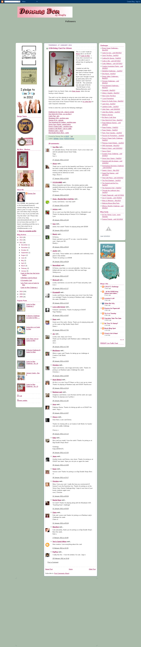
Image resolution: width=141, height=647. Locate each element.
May (22, 260)
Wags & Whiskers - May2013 (111, 200)
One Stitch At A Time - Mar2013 (112, 120)
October (24, 250)
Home (71, 569)
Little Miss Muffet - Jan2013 (111, 112)
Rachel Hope (57, 500)
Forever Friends (69, 138)
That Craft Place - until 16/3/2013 (112, 178)
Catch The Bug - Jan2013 (110, 55)
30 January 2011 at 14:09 (61, 465)
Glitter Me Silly (109, 303)
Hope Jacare (76, 91)
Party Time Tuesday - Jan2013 (112, 133)
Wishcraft (56, 280)
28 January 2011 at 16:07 (61, 315)
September (25, 252)
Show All (122, 339)
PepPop (55, 552)
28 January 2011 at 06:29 (61, 261)
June (23, 258)
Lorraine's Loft (109, 298)
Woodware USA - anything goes (59, 118)
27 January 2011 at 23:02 (61, 178)
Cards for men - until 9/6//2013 (112, 53)
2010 (21, 291)
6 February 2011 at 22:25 (60, 548)
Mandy (55, 234)
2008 (21, 297)
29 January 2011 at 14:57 (61, 413)
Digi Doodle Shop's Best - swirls (59, 133)
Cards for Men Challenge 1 (29, 287)
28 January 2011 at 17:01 (61, 330)
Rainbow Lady (57, 392)
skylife (55, 251)
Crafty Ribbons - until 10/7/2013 (112, 63)
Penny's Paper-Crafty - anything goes (60, 126)
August (23, 255)
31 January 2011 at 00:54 (61, 496)
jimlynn (55, 209)
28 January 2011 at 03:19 (61, 230)
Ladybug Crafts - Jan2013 (110, 106)
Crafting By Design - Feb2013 (111, 58)
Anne (54, 404)
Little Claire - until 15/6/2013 (111, 109)
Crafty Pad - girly (54, 116)
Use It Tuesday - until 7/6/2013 (112, 198)
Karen (55, 469)
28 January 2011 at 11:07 (61, 276)
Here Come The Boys (109, 96)
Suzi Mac (56, 147)
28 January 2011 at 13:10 (61, 303)
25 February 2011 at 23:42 (61, 558)
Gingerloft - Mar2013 (108, 90)
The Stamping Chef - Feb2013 (111, 188)
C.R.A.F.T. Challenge (111, 286)
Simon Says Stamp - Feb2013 (111, 158)
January (24, 271)
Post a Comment (53, 562)
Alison (78, 54)
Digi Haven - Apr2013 (109, 74)
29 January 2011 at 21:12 (61, 434)
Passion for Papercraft (112, 308)
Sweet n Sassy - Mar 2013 (110, 170)
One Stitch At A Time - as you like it (60, 114)
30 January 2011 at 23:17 (61, 477)
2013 (21, 237)
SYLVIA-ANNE (57, 182)
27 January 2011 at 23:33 (61, 195)
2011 (21, 242)
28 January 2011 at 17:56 (61, 347)
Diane (54, 319)
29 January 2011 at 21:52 (61, 452)
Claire (55, 512)
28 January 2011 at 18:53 (61, 361)
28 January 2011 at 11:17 (61, 288)
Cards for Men (85, 56)
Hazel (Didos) (57, 379)
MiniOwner (56, 350)
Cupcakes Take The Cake (112, 318)
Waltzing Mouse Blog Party (111, 203)
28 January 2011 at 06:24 (61, 247)
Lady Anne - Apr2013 (108, 104)
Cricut (61, 138)
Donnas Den (32, 193)
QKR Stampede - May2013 (110, 145)
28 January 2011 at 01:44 (61, 220)
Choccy (55, 417)
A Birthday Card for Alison (29, 278)
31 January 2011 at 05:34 (61, 523)
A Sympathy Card (26, 280)
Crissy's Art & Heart (111, 333)
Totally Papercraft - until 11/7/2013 (113, 195)
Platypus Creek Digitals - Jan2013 (113, 143)
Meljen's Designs (107, 115)
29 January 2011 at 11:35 (61, 401)
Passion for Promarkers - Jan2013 (113, 135)
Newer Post (49, 569)
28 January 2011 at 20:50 (61, 376)
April (22, 263)
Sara (54, 224)
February (24, 268)
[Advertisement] (24, 612)
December (24, 245)
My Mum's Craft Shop (109, 117)
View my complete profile (27, 231)
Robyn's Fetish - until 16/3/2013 (112, 148)
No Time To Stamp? (111, 323)
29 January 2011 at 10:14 (61, 388)
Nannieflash (57, 265)
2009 (21, 294)
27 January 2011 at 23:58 (61, 205)
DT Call (19, 396)
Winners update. (22, 400)
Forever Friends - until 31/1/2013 (112, 219)
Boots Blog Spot (110, 328)
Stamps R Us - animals (56, 120)
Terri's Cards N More (59, 541)
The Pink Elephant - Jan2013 (111, 180)
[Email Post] (71, 136)
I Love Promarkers (108, 98)
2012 (21, 240)
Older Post (92, 569)
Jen (54, 334)
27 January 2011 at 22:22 (61, 160)
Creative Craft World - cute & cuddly (60, 128)
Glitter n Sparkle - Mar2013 (110, 93)
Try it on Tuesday (110, 313)
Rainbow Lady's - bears (56, 131)
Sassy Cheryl (106, 151)
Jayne (55, 456)
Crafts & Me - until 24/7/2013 (111, 61)
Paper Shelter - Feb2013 (110, 130)
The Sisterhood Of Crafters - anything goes (62, 122)
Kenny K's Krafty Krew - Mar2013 (112, 101)
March (23, 266)
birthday (56, 138)
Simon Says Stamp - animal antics (60, 124)
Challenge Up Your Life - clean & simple (61, 112)
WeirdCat (56, 527)
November (24, 247)
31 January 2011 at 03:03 (61, 508)
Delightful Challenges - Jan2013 (112, 71)
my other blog (87, 101)
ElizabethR (56, 292)
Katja (54, 438)
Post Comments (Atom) (61, 573)
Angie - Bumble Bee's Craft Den (63, 199)
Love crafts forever (59, 307)
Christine (56, 365)
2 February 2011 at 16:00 (60, 538)
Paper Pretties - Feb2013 (110, 127)
